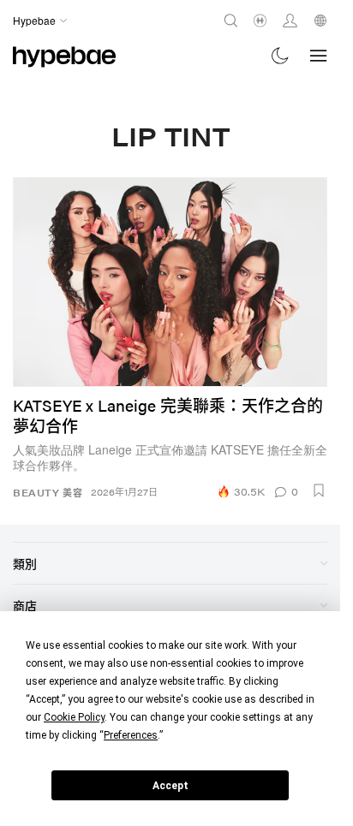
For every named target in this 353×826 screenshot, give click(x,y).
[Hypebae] (64, 55)
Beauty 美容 (47, 492)
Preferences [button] (131, 735)
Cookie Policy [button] (74, 717)
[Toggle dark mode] (280, 55)
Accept (170, 786)
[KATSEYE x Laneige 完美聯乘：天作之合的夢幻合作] (170, 282)
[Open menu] (318, 55)
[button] (318, 490)
